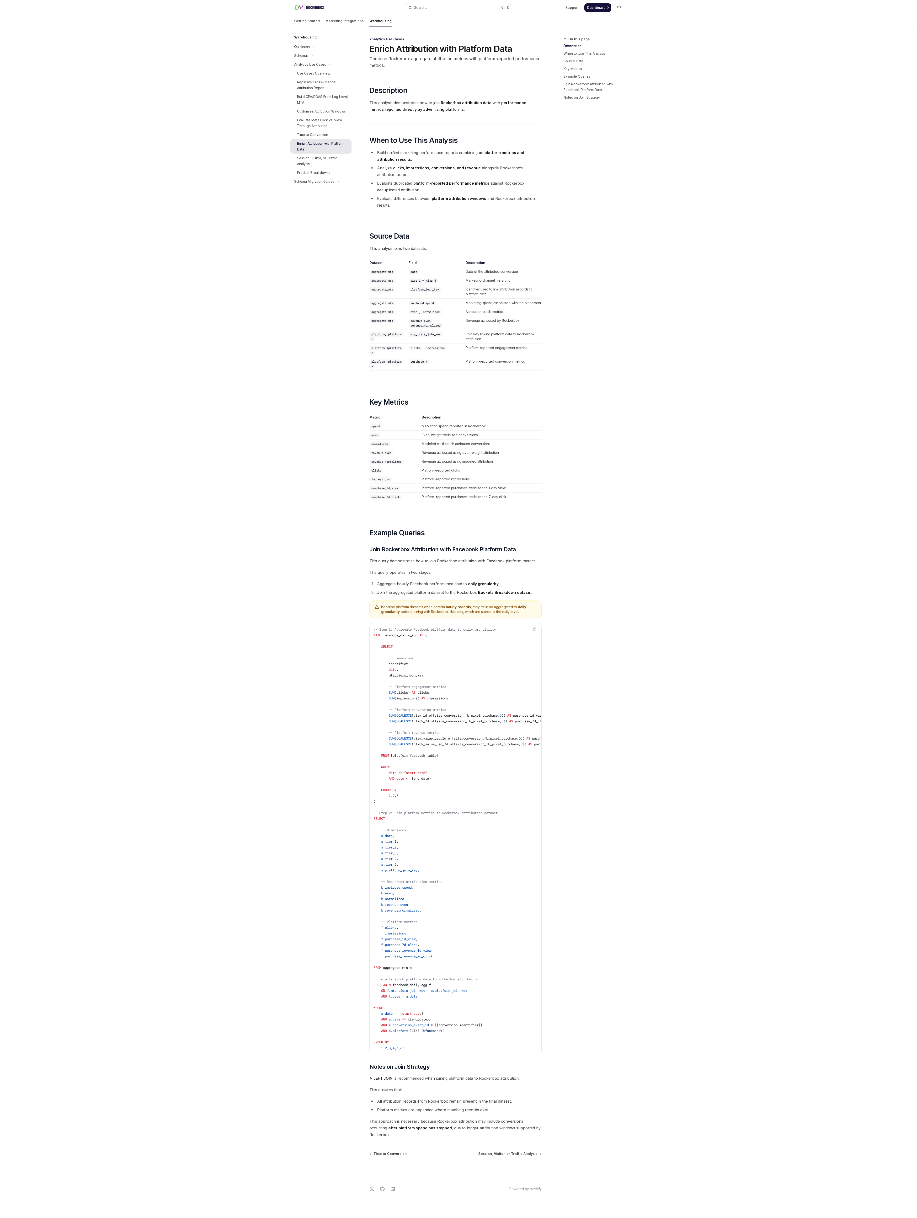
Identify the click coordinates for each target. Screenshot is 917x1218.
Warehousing (380, 21)
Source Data (573, 61)
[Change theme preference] (619, 7)
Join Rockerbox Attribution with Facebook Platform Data (588, 87)
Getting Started (307, 21)
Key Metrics (573, 69)
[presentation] (455, 838)
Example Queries (577, 76)
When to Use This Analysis (584, 53)
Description (572, 46)
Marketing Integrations (344, 21)
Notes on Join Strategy (582, 97)
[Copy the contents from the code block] (534, 629)
